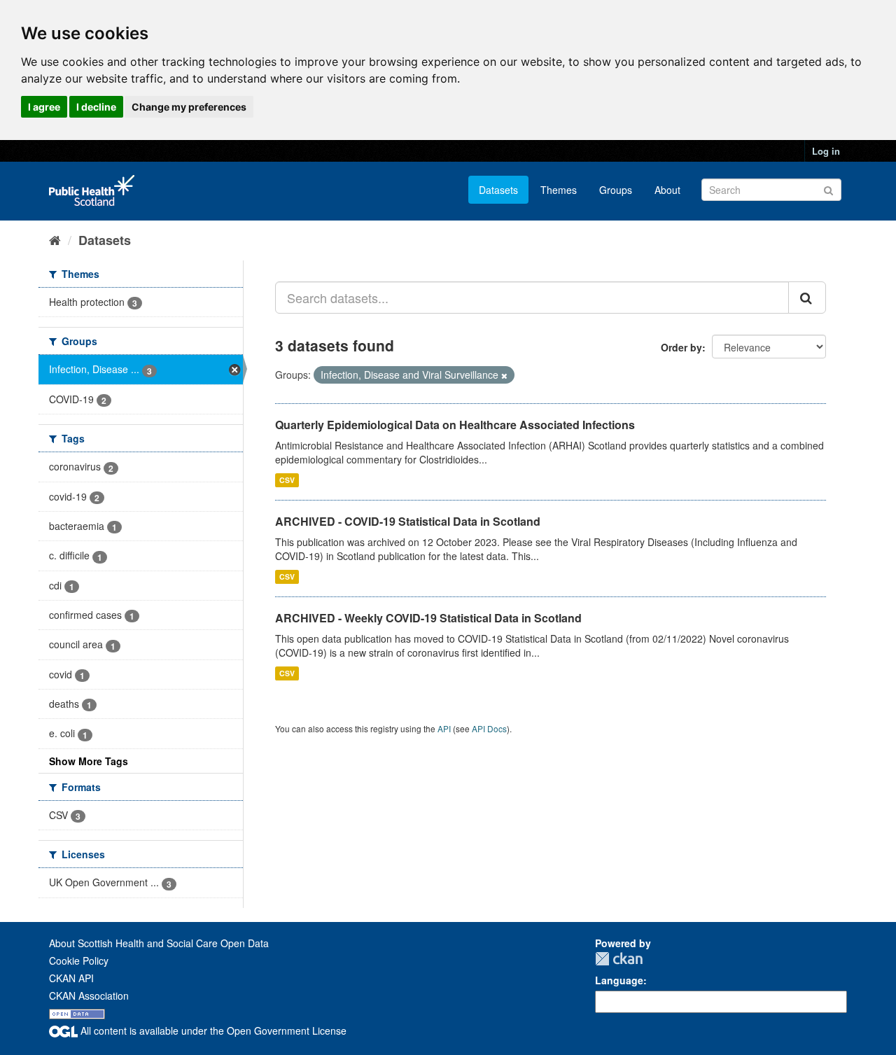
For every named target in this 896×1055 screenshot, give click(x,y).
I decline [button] (96, 107)
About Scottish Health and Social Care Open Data (159, 943)
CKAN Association (89, 995)
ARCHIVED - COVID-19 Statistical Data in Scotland (407, 521)
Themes (558, 190)
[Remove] (504, 375)
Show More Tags (88, 761)
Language (619, 980)
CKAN (619, 958)
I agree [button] (44, 107)
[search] (807, 297)
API (444, 728)
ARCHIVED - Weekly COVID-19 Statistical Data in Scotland (428, 618)
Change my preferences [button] (189, 107)
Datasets (498, 190)
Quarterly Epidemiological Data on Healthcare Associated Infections (455, 425)
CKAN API (71, 978)
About (667, 190)
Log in (826, 151)
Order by (681, 347)
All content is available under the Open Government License (212, 1030)
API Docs (489, 728)
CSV (287, 480)
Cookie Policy (78, 960)
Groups (615, 190)
